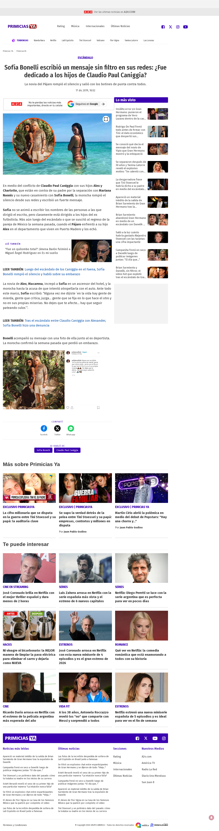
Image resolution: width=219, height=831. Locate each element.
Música (75, 26)
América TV (148, 763)
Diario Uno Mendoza (154, 775)
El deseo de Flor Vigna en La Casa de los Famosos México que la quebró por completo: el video (28, 801)
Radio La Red (149, 769)
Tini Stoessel (85, 40)
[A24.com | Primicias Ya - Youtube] (185, 26)
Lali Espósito (68, 40)
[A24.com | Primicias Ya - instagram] (177, 26)
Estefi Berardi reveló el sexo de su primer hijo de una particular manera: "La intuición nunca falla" (28, 785)
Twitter (57, 435)
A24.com (147, 756)
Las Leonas (149, 40)
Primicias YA (8, 51)
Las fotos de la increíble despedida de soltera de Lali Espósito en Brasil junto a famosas (28, 810)
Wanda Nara (39, 40)
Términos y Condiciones (15, 825)
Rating (61, 26)
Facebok (43, 435)
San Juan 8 (148, 782)
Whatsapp (70, 435)
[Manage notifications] (211, 817)
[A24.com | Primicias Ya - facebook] (163, 26)
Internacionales (95, 26)
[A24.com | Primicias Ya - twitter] (170, 26)
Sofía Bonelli (43, 450)
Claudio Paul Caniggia (67, 450)
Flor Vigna (114, 40)
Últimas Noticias (120, 26)
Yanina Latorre (131, 40)
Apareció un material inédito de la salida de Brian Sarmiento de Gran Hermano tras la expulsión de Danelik (28, 759)
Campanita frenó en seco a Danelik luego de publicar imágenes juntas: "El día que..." (25, 769)
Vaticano (101, 40)
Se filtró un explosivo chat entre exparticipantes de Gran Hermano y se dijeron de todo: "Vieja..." (28, 793)
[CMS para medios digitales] (159, 825)
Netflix (53, 40)
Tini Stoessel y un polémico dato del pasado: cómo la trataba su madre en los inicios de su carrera (29, 777)
